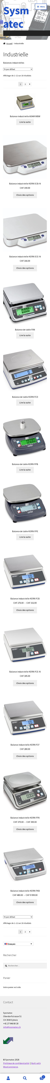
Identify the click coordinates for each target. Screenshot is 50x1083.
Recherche (25, 1078)
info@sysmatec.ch (12, 1027)
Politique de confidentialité (16, 1063)
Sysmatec (16, 17)
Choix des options (25, 195)
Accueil (9, 43)
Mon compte (8, 1078)
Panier (38, 1076)
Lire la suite (25, 122)
